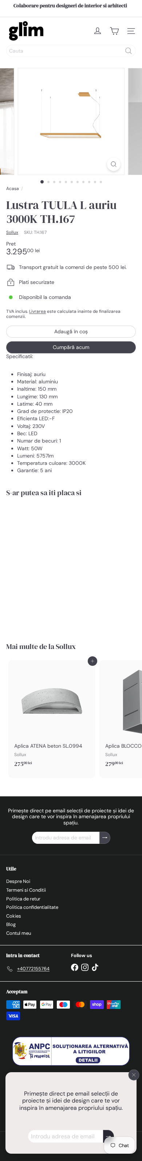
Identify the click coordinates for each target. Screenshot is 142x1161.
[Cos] (114, 31)
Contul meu (18, 933)
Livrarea (37, 311)
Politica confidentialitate (32, 907)
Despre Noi (18, 881)
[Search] (128, 51)
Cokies (13, 916)
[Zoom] (113, 164)
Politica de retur (23, 899)
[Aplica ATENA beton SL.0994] (52, 715)
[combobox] (71, 51)
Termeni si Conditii (26, 890)
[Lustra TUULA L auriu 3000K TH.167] (52, 565)
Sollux (66, 646)
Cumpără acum (71, 347)
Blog (11, 924)
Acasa (12, 188)
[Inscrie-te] (108, 1136)
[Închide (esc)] (134, 1074)
